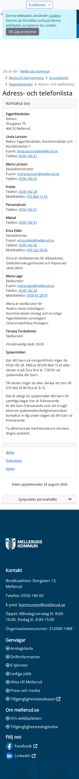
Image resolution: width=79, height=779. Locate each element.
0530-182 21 (28, 209)
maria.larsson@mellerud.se (38, 174)
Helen (10, 469)
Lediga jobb (20, 673)
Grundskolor (59, 78)
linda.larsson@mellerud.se (37, 151)
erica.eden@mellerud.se (35, 240)
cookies (54, 15)
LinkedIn (22, 755)
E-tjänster (19, 665)
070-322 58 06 (37, 250)
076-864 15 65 (37, 196)
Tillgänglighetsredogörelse (34, 726)
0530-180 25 (28, 179)
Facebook (23, 746)
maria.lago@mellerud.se (35, 286)
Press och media (25, 690)
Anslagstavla (21, 648)
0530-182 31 (28, 222)
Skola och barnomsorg (26, 78)
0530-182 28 (28, 191)
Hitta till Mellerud (26, 682)
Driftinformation (25, 656)
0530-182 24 (28, 290)
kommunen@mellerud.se (42, 604)
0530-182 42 (28, 245)
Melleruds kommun (35, 71)
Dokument (14, 460)
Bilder (10, 452)
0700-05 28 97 (37, 295)
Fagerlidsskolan (21, 84)
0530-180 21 (28, 156)
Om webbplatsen (26, 718)
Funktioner (37, 5)
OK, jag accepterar (22, 31)
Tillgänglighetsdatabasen (33, 699)
